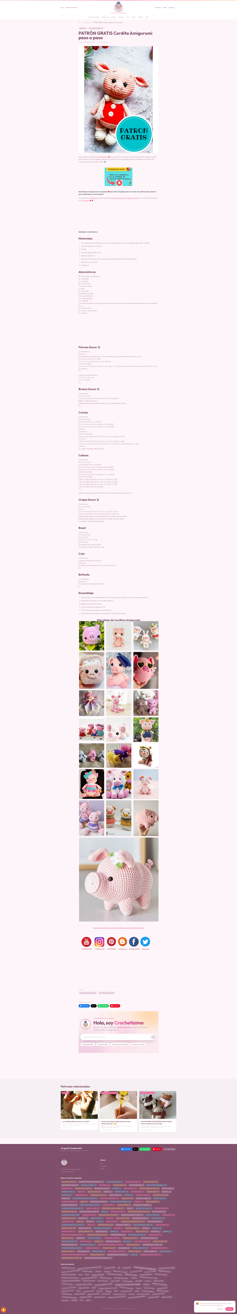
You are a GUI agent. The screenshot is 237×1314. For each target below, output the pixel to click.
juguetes (86, 200)
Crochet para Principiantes (114, 1274)
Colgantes (138, 1201)
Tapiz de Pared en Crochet (159, 1248)
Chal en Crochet (127, 1281)
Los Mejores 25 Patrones (68, 1288)
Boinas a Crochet (162, 1288)
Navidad (114, 1231)
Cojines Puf (107, 1271)
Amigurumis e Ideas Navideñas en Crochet (89, 1268)
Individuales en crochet (68, 1268)
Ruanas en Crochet (133, 1244)
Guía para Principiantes (126, 1288)
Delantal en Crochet (161, 1208)
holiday (88, 1300)
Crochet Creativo (108, 1205)
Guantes (138, 1287)
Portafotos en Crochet (130, 1238)
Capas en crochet (115, 1195)
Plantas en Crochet (155, 1234)
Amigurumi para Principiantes (156, 1185)
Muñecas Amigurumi (85, 1231)
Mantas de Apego (162, 1225)
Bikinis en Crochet (130, 1188)
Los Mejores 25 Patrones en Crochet (73, 1225)
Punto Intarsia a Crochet (142, 1241)
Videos (134, 1254)
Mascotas (98, 1271)
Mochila (145, 1228)
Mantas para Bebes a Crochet (103, 1283)
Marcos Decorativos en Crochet (70, 1271)
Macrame (91, 1225)
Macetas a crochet (100, 1297)
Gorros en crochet (152, 1215)
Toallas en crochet (68, 1251)
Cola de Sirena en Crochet (99, 1201)
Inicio (62, 7)
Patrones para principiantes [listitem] (120, 1044)
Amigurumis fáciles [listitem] (88, 1044)
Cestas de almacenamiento (109, 1198)
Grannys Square (66, 1294)
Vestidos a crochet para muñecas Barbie (74, 1254)
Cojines (83, 1201)
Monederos (156, 1228)
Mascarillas (118, 1228)
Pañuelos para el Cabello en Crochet (73, 1234)
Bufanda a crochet (121, 1191)
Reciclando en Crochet (69, 1244)
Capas (87, 1274)
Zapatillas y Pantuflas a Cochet (150, 1254)
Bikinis (116, 1291)
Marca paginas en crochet (102, 1228)
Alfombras (146, 1284)
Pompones (80, 1238)
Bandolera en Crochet (119, 1294)
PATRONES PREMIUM (118, 1234)
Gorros (134, 17)
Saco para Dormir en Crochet (152, 1244)
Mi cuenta (103, 1166)
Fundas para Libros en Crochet (108, 1215)
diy (119, 1267)
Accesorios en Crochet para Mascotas (91, 1181)
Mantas (140, 17)
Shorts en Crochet (109, 1248)
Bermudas (116, 1188)
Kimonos (90, 1221)
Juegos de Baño (67, 1221)
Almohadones (104, 1185)
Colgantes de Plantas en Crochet (108, 1288)
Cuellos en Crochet (92, 1208)
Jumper (80, 1221)
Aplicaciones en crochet (83, 1188)
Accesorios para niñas (133, 1181)
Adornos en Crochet (150, 1181)
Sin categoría (124, 1248)
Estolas (104, 1211)
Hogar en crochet (96, 1218)
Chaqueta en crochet (85, 1297)
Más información (217, 1305)
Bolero (78, 1291)
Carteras (65, 1198)
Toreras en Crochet (98, 1251)
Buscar (102, 1169)
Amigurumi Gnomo (120, 1185)
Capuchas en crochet (161, 1275)
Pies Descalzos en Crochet (137, 1234)
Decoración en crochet (143, 1208)
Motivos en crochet (68, 1231)
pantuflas (166, 1231)
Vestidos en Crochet (97, 1254)
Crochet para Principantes (142, 1205)
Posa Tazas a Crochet (69, 1241)
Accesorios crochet (68, 1181)
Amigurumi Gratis (94, 17)
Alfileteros (148, 1281)
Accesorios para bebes (114, 1181)
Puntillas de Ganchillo (113, 1241)
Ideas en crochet (122, 1218)
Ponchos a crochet (94, 1238)
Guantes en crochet (68, 1218)
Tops (147, 17)
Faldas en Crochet (84, 1288)
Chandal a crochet (159, 1198)
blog (81, 1300)
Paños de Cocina (141, 1231)
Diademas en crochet (69, 1211)
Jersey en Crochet (157, 1218)
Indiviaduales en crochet (140, 1218)
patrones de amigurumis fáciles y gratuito (125, 198)
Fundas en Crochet (89, 1215)
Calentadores (67, 1195)
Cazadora (134, 1278)
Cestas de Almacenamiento (89, 1278)
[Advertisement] (118, 970)
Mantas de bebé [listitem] (103, 1044)
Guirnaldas (83, 1218)
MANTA (94, 1288)
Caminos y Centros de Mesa (167, 1267)
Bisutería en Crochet (93, 1294)
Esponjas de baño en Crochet (89, 1211)
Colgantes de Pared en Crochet (148, 1277)
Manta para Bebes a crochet (142, 1225)
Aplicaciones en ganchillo (160, 1284)
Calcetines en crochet (158, 1294)
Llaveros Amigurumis (155, 1221)
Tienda (165, 7)
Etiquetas (171, 7)
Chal (127, 17)
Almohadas (139, 1281)
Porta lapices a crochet (112, 1238)
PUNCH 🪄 (98, 1241)
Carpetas (121, 17)
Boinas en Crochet (68, 1191)
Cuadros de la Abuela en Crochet (72, 1208)
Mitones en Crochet (132, 1228)
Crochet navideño (124, 1205)
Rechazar (220, 1309)
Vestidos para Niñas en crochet (117, 1254)
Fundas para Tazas (153, 1297)
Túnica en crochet (150, 1251)
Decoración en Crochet (121, 1278)
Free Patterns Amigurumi (106, 993)
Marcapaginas (106, 1294)
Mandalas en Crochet (105, 1225)
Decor (129, 1208)
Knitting (100, 1221)
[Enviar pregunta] (153, 1037)
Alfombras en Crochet (88, 1185)
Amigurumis (105, 17)
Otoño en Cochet (126, 1231)
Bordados (107, 1191)
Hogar (137, 1291)
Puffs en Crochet (85, 1241)
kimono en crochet (150, 1271)
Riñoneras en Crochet (87, 1244)
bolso (80, 1274)
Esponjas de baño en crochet (84, 1284)
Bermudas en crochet (143, 1294)
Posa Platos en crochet (149, 1238)
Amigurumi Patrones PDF (69, 1274)
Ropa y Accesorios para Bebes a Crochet (110, 1244)
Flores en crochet (158, 1211)
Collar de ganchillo (152, 1201)
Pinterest (116, 1006)
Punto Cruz (127, 1241)
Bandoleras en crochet (102, 1188)
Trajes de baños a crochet (116, 1251)
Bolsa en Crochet (94, 1191)
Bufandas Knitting (137, 1191)
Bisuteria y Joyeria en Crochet (149, 1188)
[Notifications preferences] (3, 1310)
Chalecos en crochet (143, 1198)
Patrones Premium (71, 7)
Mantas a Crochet (98, 1274)
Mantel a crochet (84, 1228)
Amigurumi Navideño (136, 1185)
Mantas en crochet (68, 1228)
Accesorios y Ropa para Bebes (136, 1297)
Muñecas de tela (101, 1231)
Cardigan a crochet (142, 1195)
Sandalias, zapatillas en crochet (72, 1248)
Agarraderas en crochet (69, 1185)
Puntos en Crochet (159, 1241)
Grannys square (168, 1215)
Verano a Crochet (165, 1251)
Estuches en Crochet (118, 1211)
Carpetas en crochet (160, 1195)
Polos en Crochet (67, 1238)
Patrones (158, 7)
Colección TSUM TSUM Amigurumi (120, 1201)
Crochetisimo (103, 157)
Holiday (109, 1218)
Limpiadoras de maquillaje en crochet (132, 1221)
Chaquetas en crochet (69, 1201)
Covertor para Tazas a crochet (89, 1205)
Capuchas (128, 1195)
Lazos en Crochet (112, 1221)
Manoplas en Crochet (123, 1225)
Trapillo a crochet (134, 1251)
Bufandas (108, 1291)
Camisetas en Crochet (98, 1195)
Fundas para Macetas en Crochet (132, 1215)
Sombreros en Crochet (139, 1248)
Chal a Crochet (127, 1198)
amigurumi (93, 198)
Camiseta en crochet (67, 1291)
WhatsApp (104, 1006)
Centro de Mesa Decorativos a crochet (85, 1198)
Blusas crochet (167, 1188)
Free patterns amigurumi (96, 28)
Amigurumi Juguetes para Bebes (71, 1281)
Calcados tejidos (152, 1191)
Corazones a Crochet (136, 1271)
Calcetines (166, 1191)
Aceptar (229, 1309)
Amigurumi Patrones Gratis (88, 993)
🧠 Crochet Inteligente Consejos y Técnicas (98, 1258)
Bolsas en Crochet (131, 1274)
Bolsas (113, 17)
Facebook (85, 1006)
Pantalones (155, 1231)
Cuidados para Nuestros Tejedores (112, 1208)
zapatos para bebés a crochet (71, 1258)
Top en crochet (83, 1251)
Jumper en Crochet (67, 1284)
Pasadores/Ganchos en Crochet (97, 1234)
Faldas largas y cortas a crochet (138, 1211)
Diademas (74, 1300)
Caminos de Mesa (81, 1195)
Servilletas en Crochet (93, 1248)
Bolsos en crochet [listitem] (138, 1044)
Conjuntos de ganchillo (69, 1205)
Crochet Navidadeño (148, 1291)
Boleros (81, 1191)
